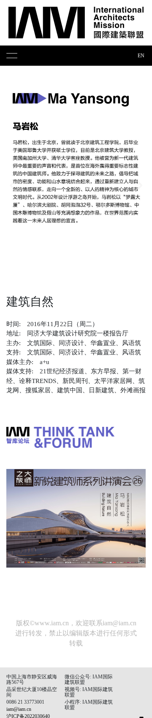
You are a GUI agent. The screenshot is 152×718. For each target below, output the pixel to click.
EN (141, 56)
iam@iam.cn (119, 623)
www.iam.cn (52, 623)
